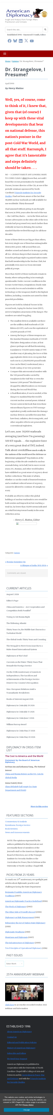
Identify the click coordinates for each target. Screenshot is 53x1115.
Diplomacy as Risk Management (19, 917)
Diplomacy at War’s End (16, 656)
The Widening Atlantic (16, 623)
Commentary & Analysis (16, 821)
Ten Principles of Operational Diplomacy (23, 948)
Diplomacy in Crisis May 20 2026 (20, 737)
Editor (43, 35)
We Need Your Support (17, 1059)
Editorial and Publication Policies (22, 1042)
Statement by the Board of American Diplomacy (22, 761)
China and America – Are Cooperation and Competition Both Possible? (25, 609)
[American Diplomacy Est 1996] (26, 12)
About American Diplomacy (19, 1031)
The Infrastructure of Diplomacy (19, 943)
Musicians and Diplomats (16, 937)
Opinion (15, 61)
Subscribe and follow (16, 1053)
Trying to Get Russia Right (18, 617)
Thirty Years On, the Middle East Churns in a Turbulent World (25, 631)
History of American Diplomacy (21, 1048)
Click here (9, 1005)
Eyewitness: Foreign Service (17, 825)
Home (7, 61)
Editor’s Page (12, 601)
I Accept (26, 1110)
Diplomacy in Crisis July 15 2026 (20, 712)
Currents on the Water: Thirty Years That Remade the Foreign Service (24, 664)
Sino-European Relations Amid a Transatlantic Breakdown (21, 691)
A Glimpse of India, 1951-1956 (33, 565)
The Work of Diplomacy (15, 906)
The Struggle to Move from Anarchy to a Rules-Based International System (24, 648)
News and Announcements (17, 832)
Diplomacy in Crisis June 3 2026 (20, 718)
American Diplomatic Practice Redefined (23, 901)
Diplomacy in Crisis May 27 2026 (20, 731)
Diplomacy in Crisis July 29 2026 (20, 705)
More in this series (39, 806)
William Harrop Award (16, 724)
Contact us (12, 1037)
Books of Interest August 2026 (19, 699)
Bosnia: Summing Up (16, 562)
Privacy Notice (28, 1105)
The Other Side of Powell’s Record (20, 912)
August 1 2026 (12, 594)
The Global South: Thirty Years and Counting (26, 639)
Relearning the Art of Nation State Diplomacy (25, 923)
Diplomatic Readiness (14, 932)
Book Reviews (11, 829)
